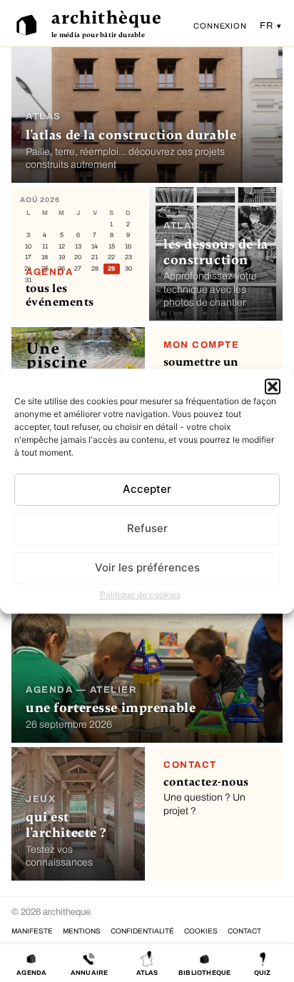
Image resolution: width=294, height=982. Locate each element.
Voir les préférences (147, 567)
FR (267, 26)
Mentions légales (82, 931)
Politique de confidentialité (142, 931)
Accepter (147, 489)
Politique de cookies (140, 594)
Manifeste (32, 931)
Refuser (147, 528)
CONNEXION (219, 25)
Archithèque (106, 18)
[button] (272, 386)
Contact (244, 931)
